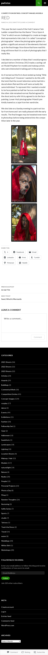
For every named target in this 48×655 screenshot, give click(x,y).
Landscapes (6, 445)
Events (4, 412)
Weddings (5, 541)
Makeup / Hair (6, 458)
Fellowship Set (7, 426)
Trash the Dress (7, 527)
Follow (5, 578)
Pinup (3, 495)
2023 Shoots (6, 371)
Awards (4, 380)
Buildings (5, 385)
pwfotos (5, 3)
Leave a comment (28, 22)
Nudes (4, 477)
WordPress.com (7, 625)
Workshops (5, 550)
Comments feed (7, 621)
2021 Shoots (6, 362)
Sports (4, 513)
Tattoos (4, 522)
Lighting (4, 449)
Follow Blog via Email (12, 560)
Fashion (4, 422)
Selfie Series (6, 509)
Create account (7, 607)
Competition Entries (10, 13)
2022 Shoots (6, 367)
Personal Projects (8, 486)
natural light (6, 467)
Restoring (5, 504)
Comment (38, 337)
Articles (4, 376)
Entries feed (6, 616)
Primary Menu (45, 3)
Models (39, 13)
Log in (3, 612)
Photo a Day (6, 490)
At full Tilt (7, 288)
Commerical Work (8, 389)
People (4, 481)
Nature (4, 472)
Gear (3, 431)
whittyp (16, 22)
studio (3, 518)
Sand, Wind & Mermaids (11, 297)
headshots (5, 440)
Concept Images (28, 13)
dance (3, 408)
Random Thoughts (8, 500)
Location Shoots (7, 454)
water (3, 536)
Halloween (5, 435)
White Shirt (5, 545)
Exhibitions (5, 417)
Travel (3, 532)
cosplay (4, 403)
